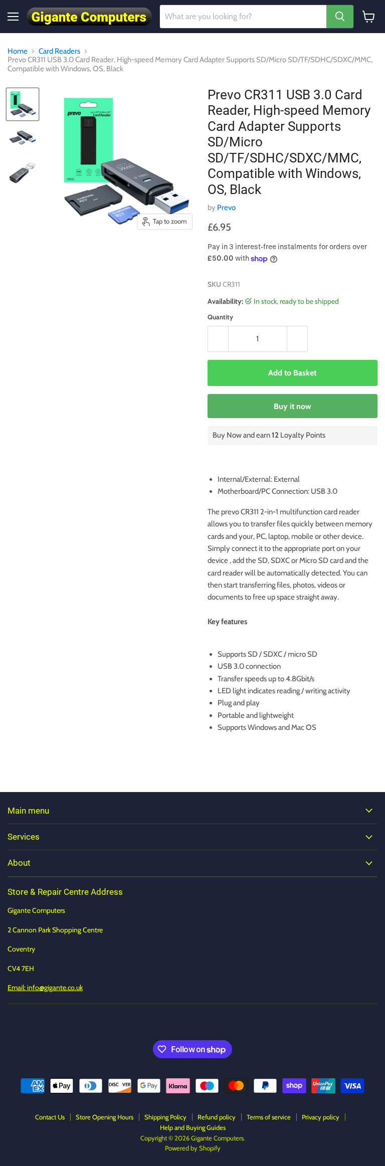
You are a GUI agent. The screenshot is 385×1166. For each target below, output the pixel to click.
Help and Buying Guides (193, 1127)
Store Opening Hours (104, 1117)
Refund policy (217, 1117)
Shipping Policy (165, 1117)
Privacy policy (320, 1117)
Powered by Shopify (193, 1148)
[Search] (339, 16)
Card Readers (59, 51)
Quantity (220, 317)
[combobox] (243, 16)
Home (18, 51)
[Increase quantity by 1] (297, 339)
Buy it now (292, 406)
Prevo (226, 207)
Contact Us (50, 1117)
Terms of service (269, 1117)
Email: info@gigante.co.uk (45, 987)
